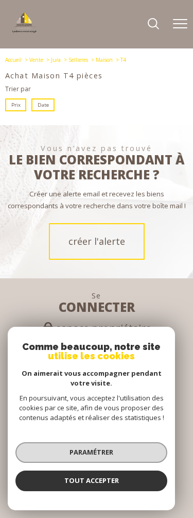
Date (42, 105)
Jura (56, 59)
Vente (36, 59)
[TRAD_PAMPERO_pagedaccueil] (24, 30)
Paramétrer (91, 452)
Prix (16, 105)
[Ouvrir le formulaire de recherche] (153, 24)
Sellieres (78, 59)
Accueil (13, 59)
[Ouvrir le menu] (180, 24)
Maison (104, 59)
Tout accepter (91, 480)
